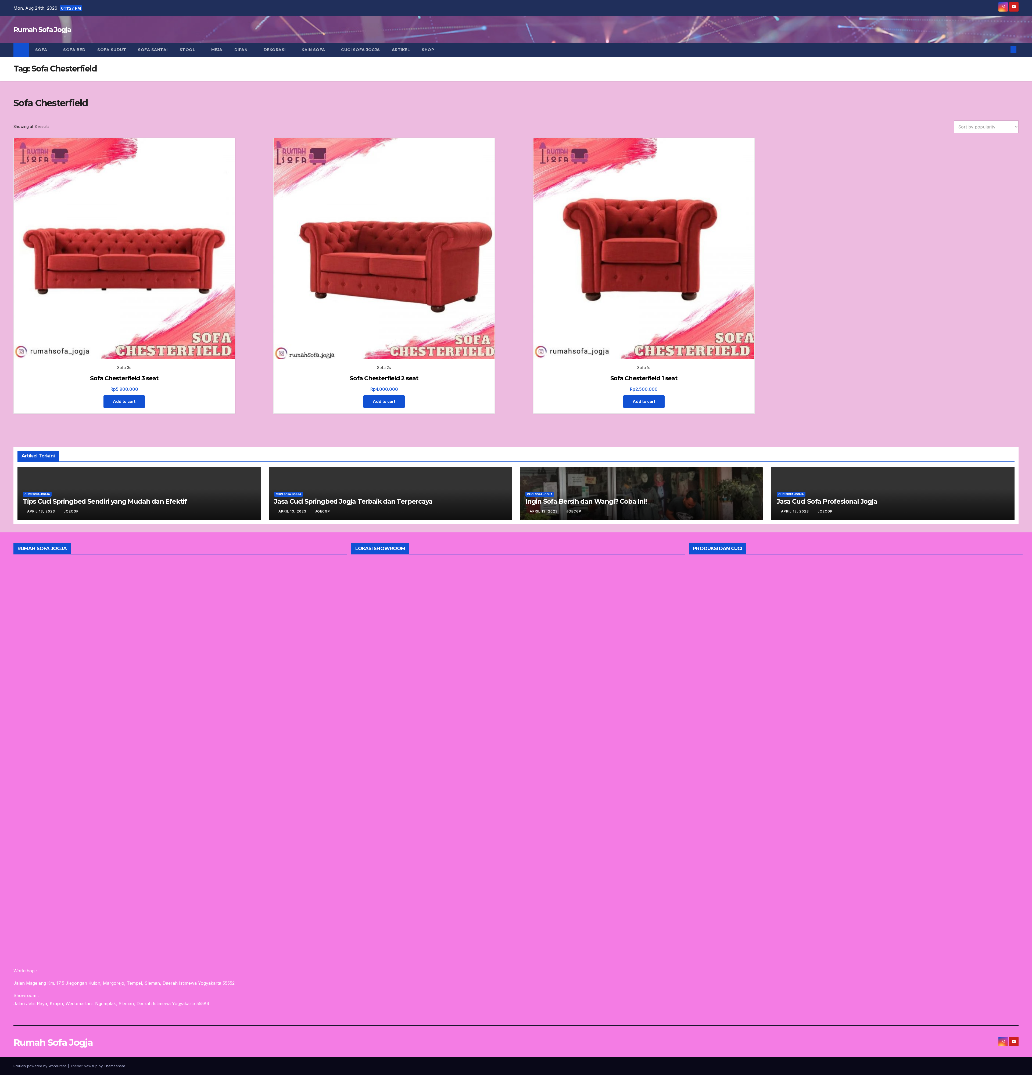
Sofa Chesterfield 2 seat (384, 378)
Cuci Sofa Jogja (360, 49)
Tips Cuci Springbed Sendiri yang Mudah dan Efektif (105, 501)
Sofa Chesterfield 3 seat (124, 378)
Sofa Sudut (111, 49)
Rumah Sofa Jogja (42, 30)
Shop (428, 49)
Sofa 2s (384, 367)
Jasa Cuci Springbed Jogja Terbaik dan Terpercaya (353, 501)
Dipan (241, 49)
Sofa (42, 49)
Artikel (401, 49)
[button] (1004, 49)
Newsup (91, 1066)
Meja (217, 49)
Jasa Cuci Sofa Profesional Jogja (827, 501)
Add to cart (124, 401)
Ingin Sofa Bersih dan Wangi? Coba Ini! (586, 501)
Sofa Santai (153, 49)
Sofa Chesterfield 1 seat (644, 378)
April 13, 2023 (41, 511)
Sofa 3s (124, 367)
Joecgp (71, 511)
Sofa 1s (643, 367)
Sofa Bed (74, 49)
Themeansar (114, 1066)
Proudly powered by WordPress (40, 1066)
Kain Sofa (314, 49)
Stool (188, 49)
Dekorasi (275, 49)
